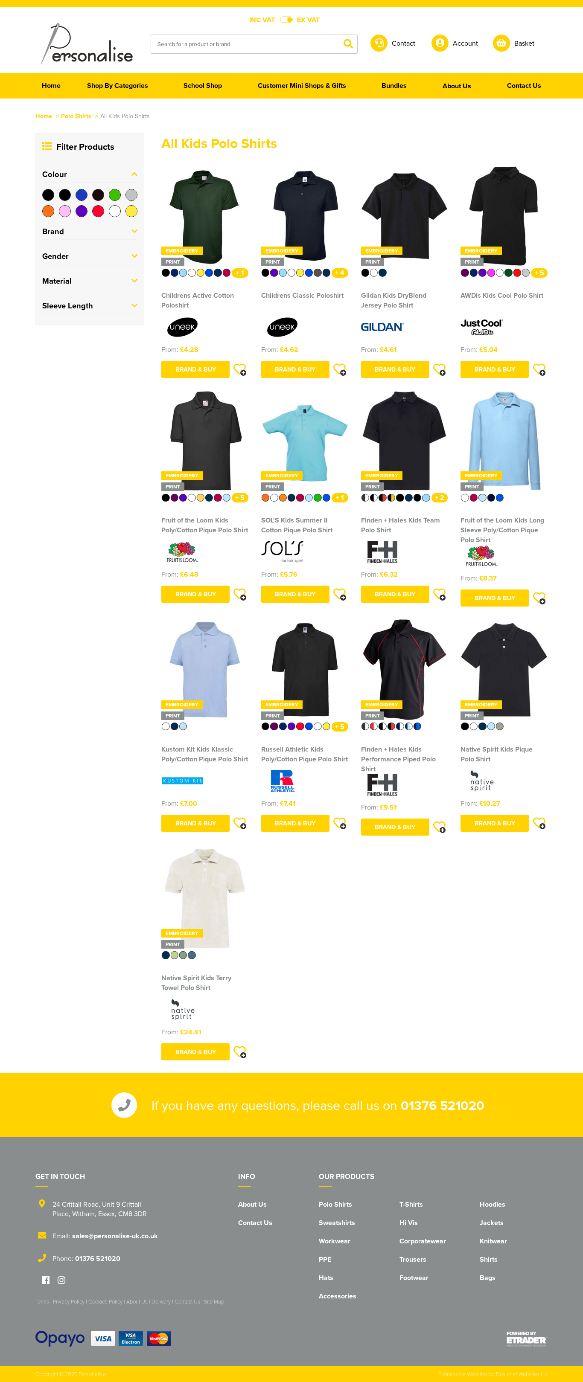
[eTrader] (527, 1339)
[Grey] (131, 195)
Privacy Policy (69, 1301)
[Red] (98, 211)
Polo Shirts (76, 115)
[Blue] (81, 195)
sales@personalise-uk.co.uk (115, 1236)
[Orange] (48, 211)
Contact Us (255, 1223)
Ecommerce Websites (463, 1374)
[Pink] (65, 211)
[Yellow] (131, 211)
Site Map (214, 1301)
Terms (42, 1301)
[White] (115, 211)
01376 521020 (442, 1105)
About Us (252, 1204)
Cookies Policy (105, 1301)
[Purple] (81, 211)
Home (43, 115)
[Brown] (98, 195)
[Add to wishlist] (239, 369)
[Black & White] (65, 195)
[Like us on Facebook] (46, 1280)
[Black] (48, 195)
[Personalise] (86, 43)
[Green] (115, 195)
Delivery (161, 1301)
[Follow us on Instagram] (61, 1280)
